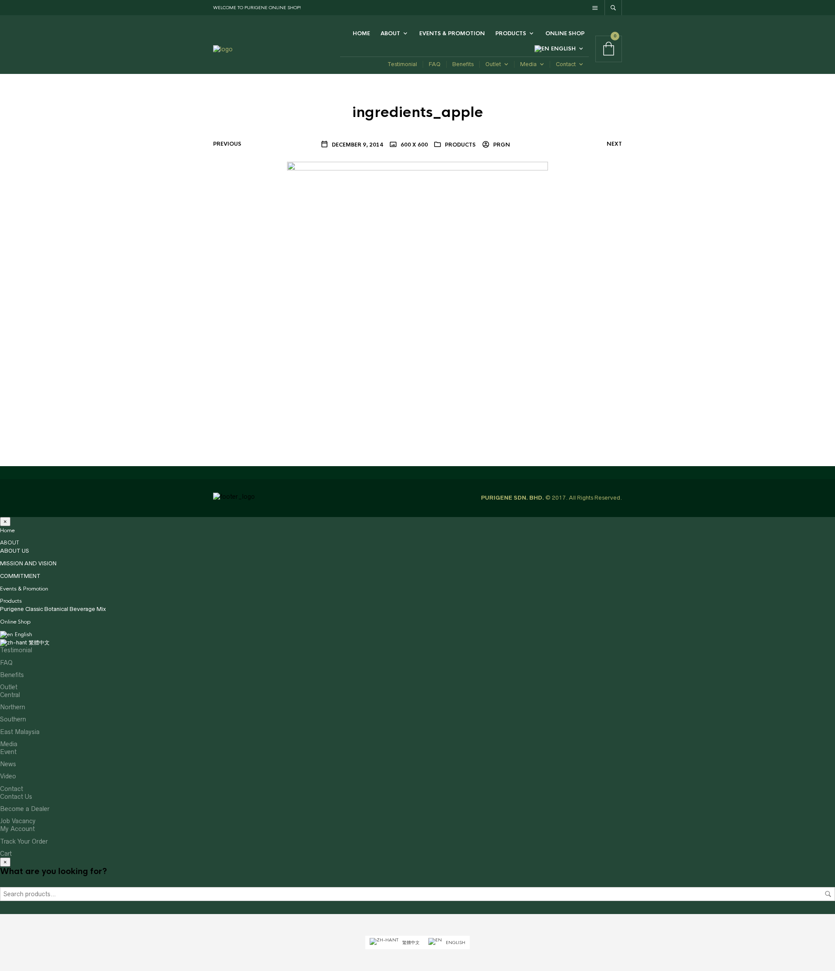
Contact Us (16, 796)
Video (8, 776)
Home (361, 33)
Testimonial (402, 64)
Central (10, 694)
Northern (12, 707)
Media (528, 64)
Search (828, 894)
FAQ (435, 64)
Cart (6, 853)
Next (614, 143)
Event (8, 751)
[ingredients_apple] (417, 291)
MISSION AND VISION (28, 563)
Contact (566, 64)
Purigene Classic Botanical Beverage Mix (53, 609)
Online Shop (564, 33)
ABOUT (390, 33)
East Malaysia (20, 731)
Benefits (463, 64)
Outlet (493, 64)
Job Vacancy (18, 821)
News (8, 764)
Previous (227, 143)
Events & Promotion (452, 33)
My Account (17, 828)
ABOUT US (14, 550)
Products (510, 33)
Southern (13, 719)
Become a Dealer (25, 808)
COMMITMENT (20, 576)
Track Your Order (24, 841)
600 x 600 (413, 144)
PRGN (501, 144)
